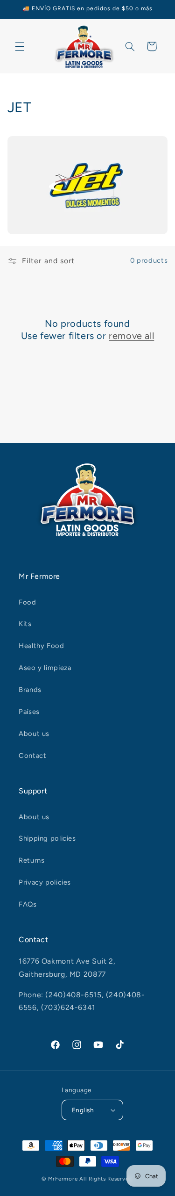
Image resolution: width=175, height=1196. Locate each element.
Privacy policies (45, 882)
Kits (25, 624)
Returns (31, 860)
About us (34, 733)
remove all (131, 335)
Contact (32, 755)
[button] (19, 46)
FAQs (28, 904)
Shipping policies (47, 838)
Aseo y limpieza (45, 667)
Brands (30, 689)
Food (27, 602)
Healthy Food (41, 645)
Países (29, 711)
